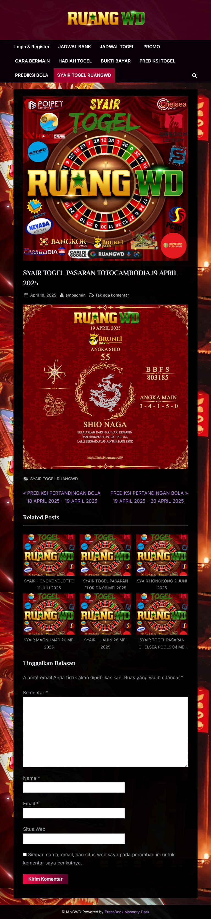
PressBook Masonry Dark (127, 912)
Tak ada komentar (112, 295)
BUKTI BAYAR (116, 61)
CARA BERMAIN (32, 61)
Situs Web (34, 829)
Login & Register (31, 46)
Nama (31, 778)
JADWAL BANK (74, 46)
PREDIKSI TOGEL (157, 61)
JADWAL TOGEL (117, 46)
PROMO (151, 46)
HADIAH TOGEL (75, 61)
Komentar (35, 692)
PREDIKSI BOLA (31, 75)
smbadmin (76, 294)
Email (31, 803)
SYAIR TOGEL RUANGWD (84, 75)
